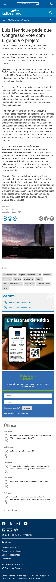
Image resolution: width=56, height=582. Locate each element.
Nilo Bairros (6, 207)
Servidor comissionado (12, 551)
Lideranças (29, 284)
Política (39, 279)
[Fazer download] (15, 218)
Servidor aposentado (11, 555)
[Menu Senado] (4, 4)
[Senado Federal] (28, 3)
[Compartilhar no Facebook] (46, 218)
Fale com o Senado (13, 568)
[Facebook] (4, 523)
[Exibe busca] (50, 12)
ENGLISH (6, 535)
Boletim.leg (8, 447)
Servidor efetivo (9, 547)
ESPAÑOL (16, 535)
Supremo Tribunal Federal (30, 275)
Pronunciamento (9, 275)
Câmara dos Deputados (12, 284)
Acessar (27, 408)
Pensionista (7, 558)
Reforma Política (44, 284)
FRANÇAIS (27, 535)
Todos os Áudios (11, 510)
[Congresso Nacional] (9, 530)
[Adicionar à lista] (10, 218)
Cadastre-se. (22, 414)
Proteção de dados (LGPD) (14, 564)
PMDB (5, 288)
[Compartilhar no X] (51, 218)
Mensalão (47, 275)
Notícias (7, 432)
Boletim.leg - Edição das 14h (22, 451)
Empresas (7, 279)
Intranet (7, 542)
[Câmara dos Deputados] (4, 530)
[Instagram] (18, 523)
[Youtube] (25, 523)
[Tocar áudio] (4, 218)
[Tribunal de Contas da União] (15, 530)
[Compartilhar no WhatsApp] (40, 218)
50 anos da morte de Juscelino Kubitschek (29, 481)
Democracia (28, 279)
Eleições (17, 279)
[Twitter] (11, 523)
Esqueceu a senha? (12, 408)
